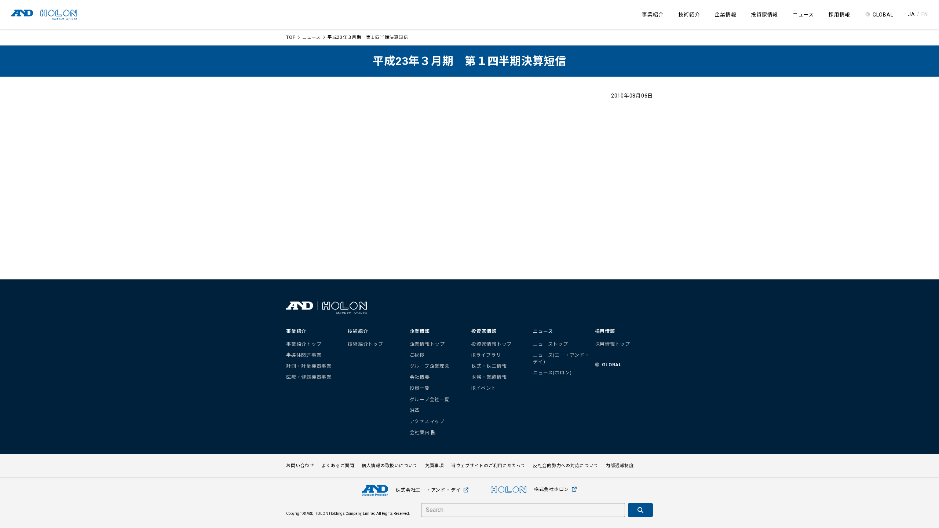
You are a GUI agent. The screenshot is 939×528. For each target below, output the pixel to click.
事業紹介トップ (303, 344)
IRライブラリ (486, 355)
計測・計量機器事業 (309, 366)
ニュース (311, 37)
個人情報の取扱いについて (390, 465)
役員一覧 (420, 388)
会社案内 (420, 432)
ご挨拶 (417, 355)
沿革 (415, 410)
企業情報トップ (427, 344)
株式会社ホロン (551, 489)
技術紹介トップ (365, 344)
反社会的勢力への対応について (566, 465)
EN (924, 14)
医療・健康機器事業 (309, 377)
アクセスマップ (427, 421)
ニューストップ (550, 344)
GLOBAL (883, 15)
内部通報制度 (620, 465)
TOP (290, 37)
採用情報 (839, 15)
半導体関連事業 (303, 355)
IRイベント (483, 388)
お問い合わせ (300, 465)
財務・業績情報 (489, 377)
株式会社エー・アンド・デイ (428, 490)
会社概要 (420, 377)
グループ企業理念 (430, 366)
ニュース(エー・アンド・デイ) (561, 358)
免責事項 (434, 465)
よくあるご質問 (338, 465)
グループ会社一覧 (430, 399)
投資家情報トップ (491, 344)
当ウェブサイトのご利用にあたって (488, 465)
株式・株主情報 (489, 366)
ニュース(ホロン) (552, 372)
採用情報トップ (612, 344)
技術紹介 (689, 15)
